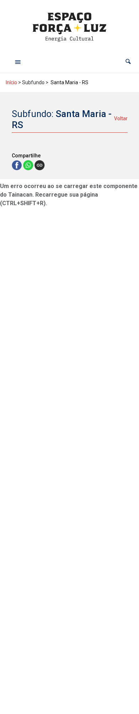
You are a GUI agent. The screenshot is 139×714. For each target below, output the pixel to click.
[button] (128, 62)
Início (11, 82)
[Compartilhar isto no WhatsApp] (29, 164)
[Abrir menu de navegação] (17, 62)
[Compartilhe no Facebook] (17, 164)
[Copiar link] (40, 165)
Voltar (121, 118)
